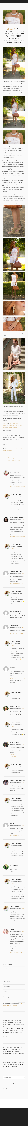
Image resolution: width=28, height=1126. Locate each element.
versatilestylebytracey (18, 780)
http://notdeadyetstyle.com (16, 835)
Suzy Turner (13, 754)
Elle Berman (14, 471)
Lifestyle (14, 1123)
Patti (12, 823)
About (14, 1116)
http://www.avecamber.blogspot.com (17, 677)
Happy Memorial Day (8, 1022)
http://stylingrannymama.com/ (16, 583)
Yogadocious (13, 756)
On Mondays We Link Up (12, 427)
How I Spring (12, 423)
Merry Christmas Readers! (10, 1024)
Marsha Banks (7, 1060)
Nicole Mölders (15, 611)
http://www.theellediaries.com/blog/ (17, 486)
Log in (5, 1088)
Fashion (17, 40)
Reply (23, 472)
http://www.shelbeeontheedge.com (17, 536)
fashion (16, 448)
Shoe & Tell (5, 423)
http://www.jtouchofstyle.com (16, 952)
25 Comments (17, 42)
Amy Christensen (16, 571)
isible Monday (11, 425)
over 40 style (21, 448)
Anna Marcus (14, 625)
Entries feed (6, 1090)
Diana (4, 1047)
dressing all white (10, 448)
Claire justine (15, 706)
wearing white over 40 (7, 450)
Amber (12, 667)
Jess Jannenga (16, 494)
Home (14, 1114)
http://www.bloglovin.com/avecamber (18, 678)
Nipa (4, 1055)
